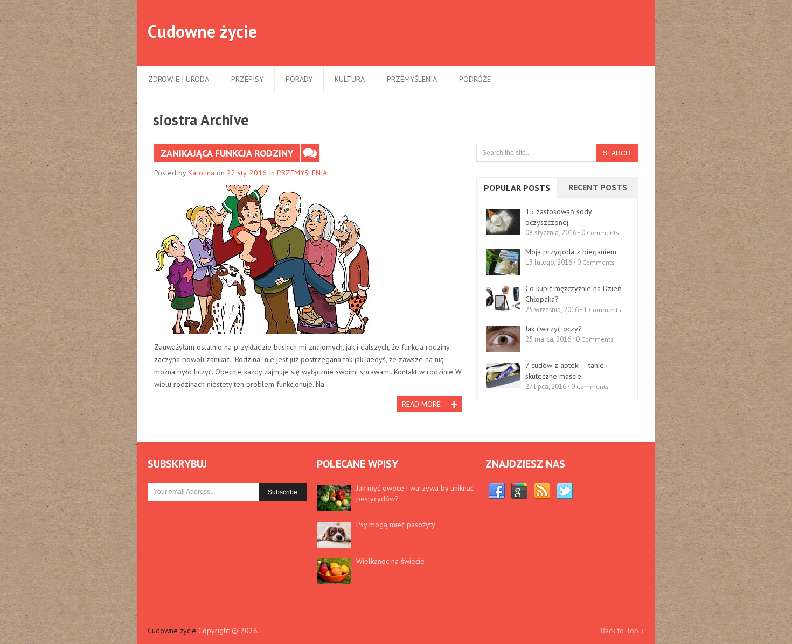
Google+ (519, 491)
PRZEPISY (247, 79)
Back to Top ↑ (622, 630)
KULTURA (350, 79)
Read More (421, 404)
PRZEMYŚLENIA (412, 79)
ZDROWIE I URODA (178, 79)
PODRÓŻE (475, 79)
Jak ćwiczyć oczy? (553, 329)
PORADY (299, 79)
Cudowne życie (202, 31)
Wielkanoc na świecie (390, 561)
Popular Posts (517, 187)
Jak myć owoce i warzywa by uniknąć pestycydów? (415, 493)
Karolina (201, 173)
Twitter (564, 491)
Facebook (496, 491)
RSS (542, 491)
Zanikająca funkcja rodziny (227, 153)
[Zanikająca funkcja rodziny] (262, 259)
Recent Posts (597, 187)
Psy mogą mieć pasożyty (395, 524)
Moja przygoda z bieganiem (570, 252)
